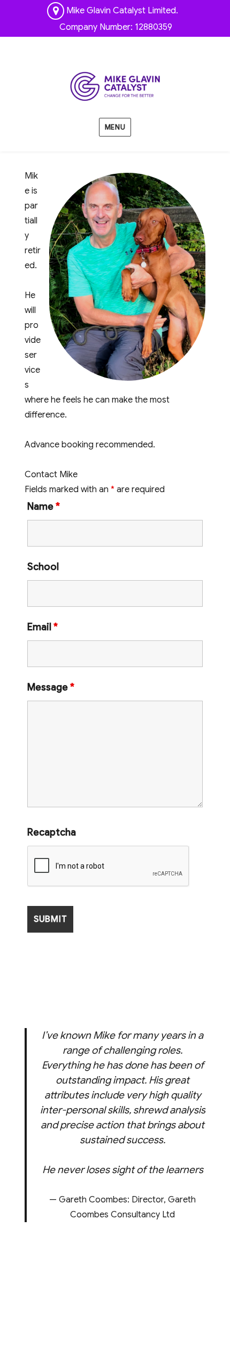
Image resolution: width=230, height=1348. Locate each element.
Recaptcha (51, 832)
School (43, 567)
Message (50, 687)
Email (42, 627)
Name (43, 506)
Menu (115, 127)
